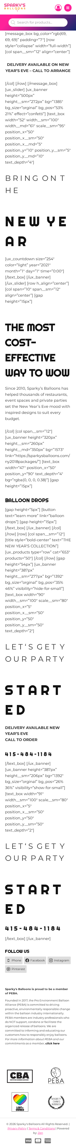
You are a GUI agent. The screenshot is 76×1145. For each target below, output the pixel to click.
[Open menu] (68, 8)
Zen (40, 1132)
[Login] (58, 7)
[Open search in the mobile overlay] (38, 22)
